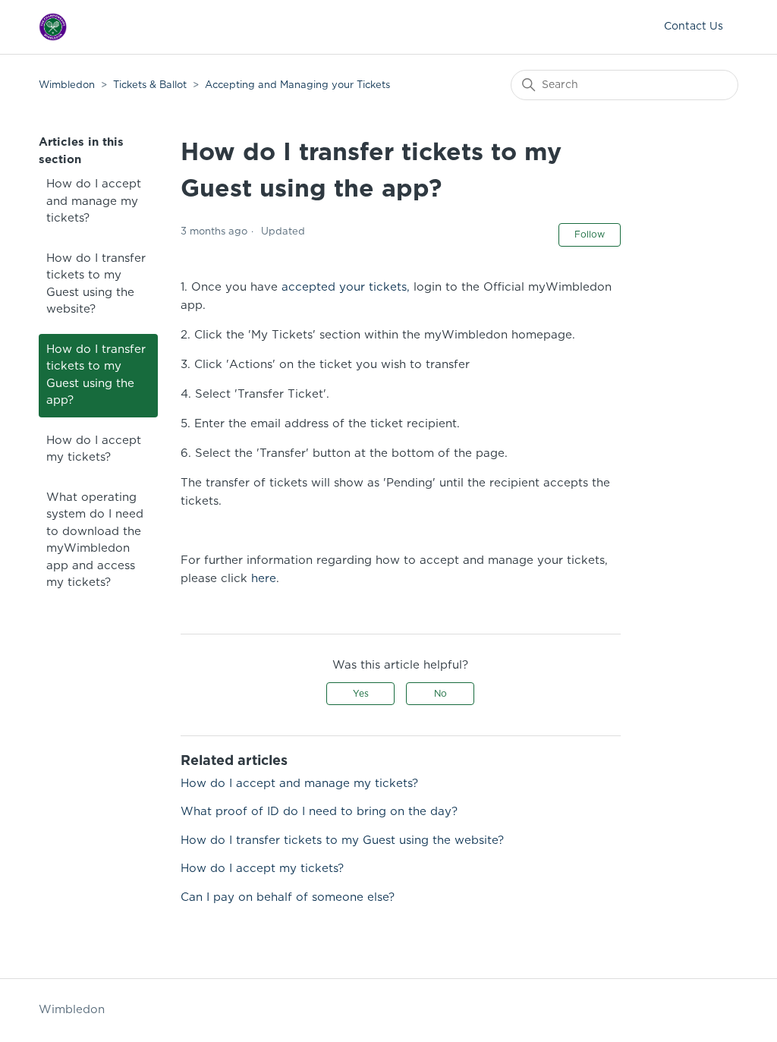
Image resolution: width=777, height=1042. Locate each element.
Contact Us (693, 26)
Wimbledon (68, 85)
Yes (361, 693)
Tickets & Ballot (150, 85)
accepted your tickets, (344, 287)
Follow (589, 234)
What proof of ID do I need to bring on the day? (319, 811)
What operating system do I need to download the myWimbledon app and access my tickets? (94, 540)
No (440, 693)
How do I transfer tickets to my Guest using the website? (96, 284)
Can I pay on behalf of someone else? (288, 897)
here (263, 578)
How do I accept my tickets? (93, 449)
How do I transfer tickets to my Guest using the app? (96, 375)
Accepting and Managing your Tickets (297, 85)
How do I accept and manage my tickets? (93, 201)
